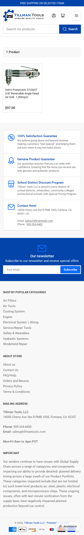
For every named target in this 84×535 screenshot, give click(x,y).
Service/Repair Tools (17, 328)
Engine (7, 317)
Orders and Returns (16, 381)
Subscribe (70, 269)
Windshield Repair (15, 344)
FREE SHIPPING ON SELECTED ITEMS (42, 3)
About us (9, 364)
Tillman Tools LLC (34, 522)
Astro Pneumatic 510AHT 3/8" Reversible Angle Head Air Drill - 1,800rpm (22, 93)
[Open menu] (76, 15)
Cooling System (14, 311)
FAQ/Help (9, 375)
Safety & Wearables (16, 333)
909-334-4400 (34, 224)
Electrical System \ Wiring (20, 322)
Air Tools (9, 306)
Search (73, 29)
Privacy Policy (12, 386)
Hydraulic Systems (16, 339)
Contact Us (10, 370)
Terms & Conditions (16, 392)
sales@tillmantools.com (39, 220)
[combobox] (42, 29)
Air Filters (9, 300)
